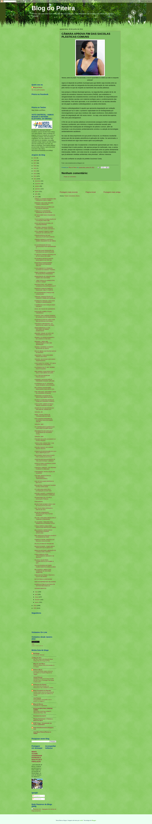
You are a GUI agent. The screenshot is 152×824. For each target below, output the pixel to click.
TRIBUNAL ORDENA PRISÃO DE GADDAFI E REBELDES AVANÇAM (45, 297)
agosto (37, 191)
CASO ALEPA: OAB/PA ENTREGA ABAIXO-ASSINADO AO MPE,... (44, 404)
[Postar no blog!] (103, 167)
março (37, 597)
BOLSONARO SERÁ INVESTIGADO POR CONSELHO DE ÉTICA (45, 456)
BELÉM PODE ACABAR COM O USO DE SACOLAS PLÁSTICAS (45, 505)
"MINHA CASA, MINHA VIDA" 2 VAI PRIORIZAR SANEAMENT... (44, 444)
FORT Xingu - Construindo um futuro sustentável (42, 724)
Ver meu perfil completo (38, 90)
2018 (35, 160)
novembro (38, 183)
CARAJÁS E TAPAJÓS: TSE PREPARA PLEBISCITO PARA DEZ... (45, 468)
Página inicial (91, 192)
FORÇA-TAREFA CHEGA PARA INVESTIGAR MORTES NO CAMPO (45, 526)
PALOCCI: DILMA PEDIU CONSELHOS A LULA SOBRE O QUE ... (44, 561)
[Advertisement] (90, 186)
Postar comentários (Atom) (72, 196)
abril (36, 594)
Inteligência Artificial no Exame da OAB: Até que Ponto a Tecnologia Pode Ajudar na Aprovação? (43, 680)
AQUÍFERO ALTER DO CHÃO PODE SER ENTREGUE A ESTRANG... (45, 320)
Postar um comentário (70, 176)
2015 (35, 168)
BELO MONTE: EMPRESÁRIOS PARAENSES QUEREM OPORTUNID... (43, 531)
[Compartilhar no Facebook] (106, 167)
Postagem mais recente (69, 192)
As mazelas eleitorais (38, 655)
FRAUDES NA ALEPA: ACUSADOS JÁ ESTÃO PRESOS (45, 439)
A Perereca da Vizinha (39, 684)
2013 (35, 173)
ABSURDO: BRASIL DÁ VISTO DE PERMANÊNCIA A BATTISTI (44, 334)
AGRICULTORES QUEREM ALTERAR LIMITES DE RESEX (45, 464)
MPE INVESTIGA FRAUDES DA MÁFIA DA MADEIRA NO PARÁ (45, 536)
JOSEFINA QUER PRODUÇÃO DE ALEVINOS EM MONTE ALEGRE (44, 251)
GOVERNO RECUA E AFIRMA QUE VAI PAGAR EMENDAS (44, 207)
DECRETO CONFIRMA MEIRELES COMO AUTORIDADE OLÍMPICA (44, 400)
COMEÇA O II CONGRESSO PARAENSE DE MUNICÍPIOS (43, 211)
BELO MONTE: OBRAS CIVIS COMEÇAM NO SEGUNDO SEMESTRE (43, 571)
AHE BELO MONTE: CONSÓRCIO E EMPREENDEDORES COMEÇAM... (45, 494)
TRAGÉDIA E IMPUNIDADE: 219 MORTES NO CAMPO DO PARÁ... (45, 324)
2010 (35, 605)
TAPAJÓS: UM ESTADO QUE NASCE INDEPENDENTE (45, 360)
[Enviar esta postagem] (98, 167)
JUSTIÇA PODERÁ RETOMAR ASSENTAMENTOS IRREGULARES (45, 566)
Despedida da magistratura (40, 705)
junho (36, 196)
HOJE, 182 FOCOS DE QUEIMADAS (45, 309)
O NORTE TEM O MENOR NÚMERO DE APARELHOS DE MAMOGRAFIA (45, 316)
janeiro (37, 602)
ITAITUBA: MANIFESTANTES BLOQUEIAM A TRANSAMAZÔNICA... (43, 477)
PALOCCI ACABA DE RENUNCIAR (44, 543)
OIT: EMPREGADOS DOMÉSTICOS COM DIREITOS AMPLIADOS (45, 427)
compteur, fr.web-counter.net (37, 645)
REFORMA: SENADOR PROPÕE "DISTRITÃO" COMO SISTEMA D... (45, 228)
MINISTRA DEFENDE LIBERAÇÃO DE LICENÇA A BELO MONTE (45, 551)
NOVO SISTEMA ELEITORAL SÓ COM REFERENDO (44, 224)
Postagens (37, 796)
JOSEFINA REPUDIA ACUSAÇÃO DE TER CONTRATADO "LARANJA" (45, 460)
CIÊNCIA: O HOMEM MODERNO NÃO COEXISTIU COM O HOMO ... (45, 199)
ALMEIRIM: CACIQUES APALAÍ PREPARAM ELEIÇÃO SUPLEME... (45, 380)
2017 (35, 163)
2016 (35, 165)
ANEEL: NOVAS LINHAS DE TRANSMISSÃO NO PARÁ (42, 415)
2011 (35, 178)
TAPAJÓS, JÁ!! (39, 412)
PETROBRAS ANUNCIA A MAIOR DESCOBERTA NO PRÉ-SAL (44, 259)
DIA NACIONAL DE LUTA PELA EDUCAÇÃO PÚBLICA (43, 498)
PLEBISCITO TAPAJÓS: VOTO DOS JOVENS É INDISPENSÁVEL (45, 301)
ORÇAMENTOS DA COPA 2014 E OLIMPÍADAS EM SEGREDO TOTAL (44, 432)
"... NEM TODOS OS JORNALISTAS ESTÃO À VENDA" (45, 281)
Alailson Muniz (37, 669)
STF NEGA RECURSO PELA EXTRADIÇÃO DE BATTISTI (43, 490)
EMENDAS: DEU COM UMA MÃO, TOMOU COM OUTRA (44, 203)
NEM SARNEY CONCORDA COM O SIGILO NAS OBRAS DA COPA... (45, 372)
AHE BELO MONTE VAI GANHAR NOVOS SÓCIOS (44, 448)
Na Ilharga (36, 653)
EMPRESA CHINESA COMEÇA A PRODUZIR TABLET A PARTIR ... (44, 289)
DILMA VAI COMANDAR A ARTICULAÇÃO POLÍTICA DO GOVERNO (44, 514)
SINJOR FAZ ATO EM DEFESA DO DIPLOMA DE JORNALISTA (44, 408)
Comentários (37, 799)
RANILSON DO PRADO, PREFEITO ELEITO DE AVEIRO (45, 575)
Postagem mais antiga (112, 192)
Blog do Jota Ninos (39, 663)
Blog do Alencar (38, 704)
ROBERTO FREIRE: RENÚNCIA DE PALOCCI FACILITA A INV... (44, 540)
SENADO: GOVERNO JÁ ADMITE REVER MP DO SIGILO (44, 347)
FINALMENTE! (39, 501)
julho (36, 194)
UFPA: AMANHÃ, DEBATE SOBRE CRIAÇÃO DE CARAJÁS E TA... (44, 232)
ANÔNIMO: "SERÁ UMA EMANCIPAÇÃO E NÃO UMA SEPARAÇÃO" (43, 343)
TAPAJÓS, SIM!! (39, 424)
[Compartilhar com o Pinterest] (108, 167)
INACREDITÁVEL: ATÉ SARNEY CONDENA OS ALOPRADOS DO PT (45, 285)
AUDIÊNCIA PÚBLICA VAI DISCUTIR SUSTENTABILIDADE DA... (45, 585)
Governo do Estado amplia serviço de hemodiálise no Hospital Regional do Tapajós (43, 673)
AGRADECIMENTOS (40, 588)
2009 (35, 608)
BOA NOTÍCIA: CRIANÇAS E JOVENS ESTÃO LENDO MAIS (45, 486)
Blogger (94, 820)
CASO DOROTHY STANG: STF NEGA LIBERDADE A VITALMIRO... (45, 364)
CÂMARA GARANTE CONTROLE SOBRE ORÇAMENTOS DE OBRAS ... (45, 241)
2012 (35, 176)
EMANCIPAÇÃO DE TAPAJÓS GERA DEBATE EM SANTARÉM (45, 277)
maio (36, 591)
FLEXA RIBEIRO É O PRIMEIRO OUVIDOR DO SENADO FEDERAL (45, 269)
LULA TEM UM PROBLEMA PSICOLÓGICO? (42, 376)
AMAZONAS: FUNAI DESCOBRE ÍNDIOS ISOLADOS (44, 356)
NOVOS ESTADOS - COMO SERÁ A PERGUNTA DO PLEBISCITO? (45, 547)
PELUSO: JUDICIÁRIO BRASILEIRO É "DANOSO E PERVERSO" (45, 518)
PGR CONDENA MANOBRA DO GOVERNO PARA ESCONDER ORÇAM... (44, 420)
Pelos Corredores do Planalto (42, 690)
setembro (38, 189)
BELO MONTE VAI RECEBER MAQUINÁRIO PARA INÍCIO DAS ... (45, 388)
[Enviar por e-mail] (101, 167)
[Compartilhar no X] (105, 167)
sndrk (81, 820)
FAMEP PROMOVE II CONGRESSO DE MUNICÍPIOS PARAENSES (45, 273)
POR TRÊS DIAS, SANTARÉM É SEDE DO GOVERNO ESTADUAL (45, 392)
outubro (37, 186)
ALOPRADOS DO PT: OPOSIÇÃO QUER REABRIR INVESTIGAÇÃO (45, 384)
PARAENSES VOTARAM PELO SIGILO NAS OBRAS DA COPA (44, 396)
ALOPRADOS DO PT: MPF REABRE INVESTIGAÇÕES (45, 368)
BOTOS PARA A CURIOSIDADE (43, 579)
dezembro (38, 181)
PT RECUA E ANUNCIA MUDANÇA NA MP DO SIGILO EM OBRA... (45, 255)
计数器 (33, 644)
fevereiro (37, 599)
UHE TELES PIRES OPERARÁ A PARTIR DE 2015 (44, 509)
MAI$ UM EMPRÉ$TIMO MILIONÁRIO (45, 581)
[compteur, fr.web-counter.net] (35, 642)
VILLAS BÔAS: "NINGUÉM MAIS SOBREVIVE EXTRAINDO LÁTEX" (45, 522)
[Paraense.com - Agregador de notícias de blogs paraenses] (44, 810)
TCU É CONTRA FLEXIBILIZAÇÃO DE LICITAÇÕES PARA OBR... (45, 220)
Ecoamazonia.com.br (39, 716)
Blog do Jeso (37, 657)
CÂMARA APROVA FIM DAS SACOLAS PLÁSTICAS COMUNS (44, 236)
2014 (35, 171)
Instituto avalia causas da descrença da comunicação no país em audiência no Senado (43, 693)
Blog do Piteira (53, 8)
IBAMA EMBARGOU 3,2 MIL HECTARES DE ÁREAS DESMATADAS (42, 329)
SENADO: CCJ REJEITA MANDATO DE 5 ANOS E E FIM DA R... (44, 338)
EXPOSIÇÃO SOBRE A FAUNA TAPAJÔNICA (43, 312)
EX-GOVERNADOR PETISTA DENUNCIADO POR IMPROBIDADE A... (45, 246)
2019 (35, 158)
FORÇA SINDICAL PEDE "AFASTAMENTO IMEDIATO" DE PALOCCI (44, 556)
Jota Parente (37, 698)
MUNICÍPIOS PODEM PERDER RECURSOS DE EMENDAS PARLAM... (43, 264)
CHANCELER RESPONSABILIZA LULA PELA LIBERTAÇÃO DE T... (45, 452)
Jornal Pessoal (37, 677)
